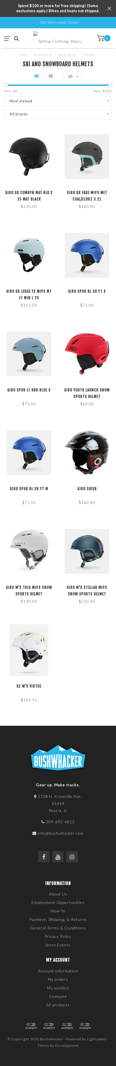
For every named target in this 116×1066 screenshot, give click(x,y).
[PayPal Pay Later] (67, 1026)
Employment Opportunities (58, 902)
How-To (58, 910)
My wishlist (58, 987)
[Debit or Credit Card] (31, 1026)
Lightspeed (96, 1039)
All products (58, 1004)
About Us (58, 893)
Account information (58, 970)
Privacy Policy (58, 936)
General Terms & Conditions (58, 927)
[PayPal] (49, 1026)
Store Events (58, 944)
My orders (58, 979)
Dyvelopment (67, 1045)
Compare (58, 996)
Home (23, 54)
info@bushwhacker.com (61, 833)
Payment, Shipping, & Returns (58, 919)
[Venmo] (85, 1026)
